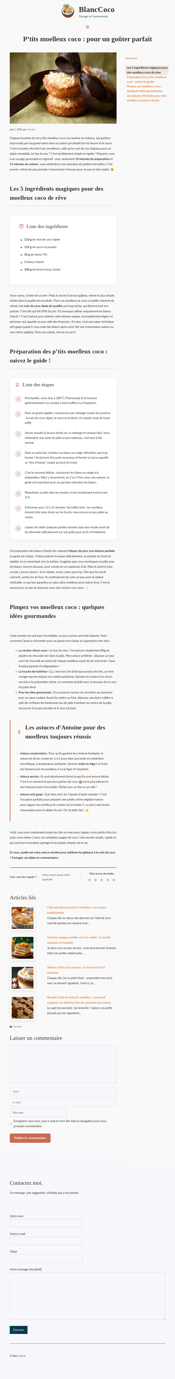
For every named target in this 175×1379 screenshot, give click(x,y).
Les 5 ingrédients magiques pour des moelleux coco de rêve (147, 70)
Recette (18, 1026)
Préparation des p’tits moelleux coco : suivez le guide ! (147, 79)
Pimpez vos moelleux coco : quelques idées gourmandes (145, 89)
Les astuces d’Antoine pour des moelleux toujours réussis (146, 98)
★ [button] (89, 880)
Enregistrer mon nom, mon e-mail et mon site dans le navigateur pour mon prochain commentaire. (60, 1124)
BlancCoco (97, 9)
